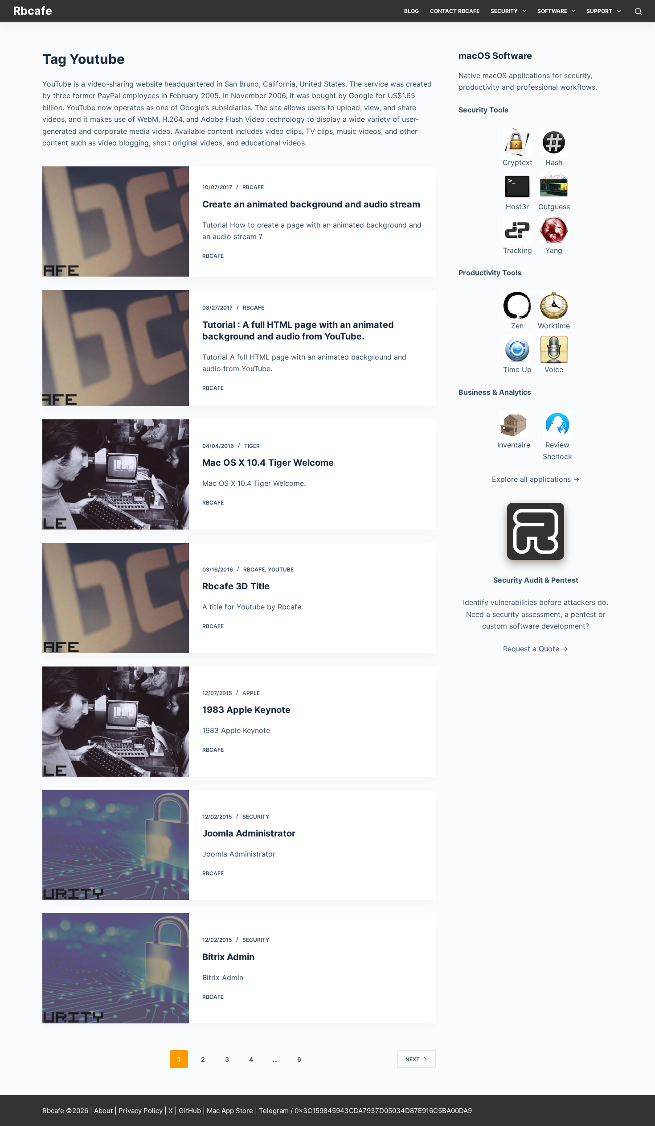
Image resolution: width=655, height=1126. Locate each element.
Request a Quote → (535, 648)
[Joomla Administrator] (115, 845)
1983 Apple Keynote (246, 709)
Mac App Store (230, 1110)
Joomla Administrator (248, 833)
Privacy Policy (141, 1110)
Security (504, 11)
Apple (251, 693)
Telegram (274, 1110)
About (103, 1110)
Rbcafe (32, 10)
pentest (583, 614)
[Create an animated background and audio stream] (115, 221)
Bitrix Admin (228, 957)
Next (412, 1059)
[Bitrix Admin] (115, 968)
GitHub (190, 1110)
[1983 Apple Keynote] (115, 721)
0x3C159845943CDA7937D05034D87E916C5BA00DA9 (383, 1110)
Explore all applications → (536, 479)
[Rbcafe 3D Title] (115, 598)
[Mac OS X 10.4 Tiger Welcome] (115, 474)
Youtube (281, 569)
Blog (411, 11)
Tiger (252, 446)
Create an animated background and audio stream (311, 204)
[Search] (638, 11)
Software (552, 11)
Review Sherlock (557, 450)
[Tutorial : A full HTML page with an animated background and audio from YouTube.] (115, 348)
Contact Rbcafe (454, 11)
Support (599, 11)
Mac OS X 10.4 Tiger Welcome (268, 462)
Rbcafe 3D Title (236, 586)
